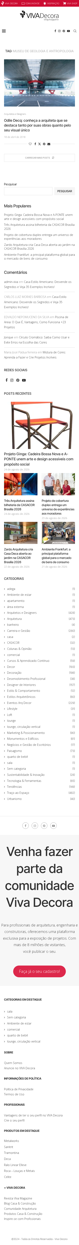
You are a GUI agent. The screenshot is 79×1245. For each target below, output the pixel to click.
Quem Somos (13, 1063)
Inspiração (53, 3)
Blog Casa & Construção (20, 1203)
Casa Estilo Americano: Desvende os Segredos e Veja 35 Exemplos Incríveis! (35, 302)
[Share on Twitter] (39, 144)
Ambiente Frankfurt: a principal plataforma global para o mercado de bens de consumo (39, 257)
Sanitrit (8, 1147)
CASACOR (41, 643)
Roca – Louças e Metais (19, 1171)
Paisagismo (41, 751)
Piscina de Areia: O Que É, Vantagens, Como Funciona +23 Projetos (36, 322)
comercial (41, 655)
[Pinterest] (64, 31)
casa (41, 637)
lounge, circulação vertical (41, 727)
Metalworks (11, 1141)
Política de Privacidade (18, 1089)
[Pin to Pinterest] (44, 144)
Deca (7, 1159)
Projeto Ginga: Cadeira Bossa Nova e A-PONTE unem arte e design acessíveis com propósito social (38, 217)
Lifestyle (41, 709)
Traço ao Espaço (41, 793)
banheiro (41, 625)
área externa (41, 607)
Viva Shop (72, 3)
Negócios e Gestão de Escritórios (41, 745)
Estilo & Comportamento (41, 691)
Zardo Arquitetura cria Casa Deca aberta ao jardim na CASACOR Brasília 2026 (18, 555)
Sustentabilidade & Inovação (41, 775)
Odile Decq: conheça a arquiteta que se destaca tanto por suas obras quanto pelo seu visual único (37, 125)
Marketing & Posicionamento (41, 733)
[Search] (75, 31)
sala (41, 763)
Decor (41, 667)
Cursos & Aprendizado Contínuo (41, 661)
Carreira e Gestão (41, 631)
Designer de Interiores (41, 685)
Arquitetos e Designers (41, 613)
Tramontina (11, 1153)
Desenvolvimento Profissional (41, 679)
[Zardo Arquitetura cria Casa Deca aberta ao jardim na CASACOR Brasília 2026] (20, 533)
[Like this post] (30, 144)
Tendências (41, 787)
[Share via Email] (48, 144)
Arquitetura (41, 619)
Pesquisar (10, 184)
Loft (41, 715)
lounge (41, 721)
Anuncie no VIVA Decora (19, 1068)
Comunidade (33, 3)
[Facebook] (55, 31)
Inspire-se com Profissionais (22, 1219)
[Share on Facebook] (35, 144)
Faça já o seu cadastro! (39, 971)
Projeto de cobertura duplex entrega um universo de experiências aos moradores (38, 237)
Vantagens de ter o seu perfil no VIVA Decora (33, 1115)
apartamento (41, 601)
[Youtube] (68, 31)
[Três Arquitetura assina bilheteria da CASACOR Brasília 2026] (20, 484)
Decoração (41, 673)
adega (41, 589)
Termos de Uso (14, 1094)
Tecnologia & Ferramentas (41, 781)
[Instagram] (59, 31)
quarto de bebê (41, 757)
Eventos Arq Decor (41, 703)
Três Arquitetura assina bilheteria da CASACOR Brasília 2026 (19, 505)
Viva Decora (11, 3)
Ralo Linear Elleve (15, 1165)
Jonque (8, 337)
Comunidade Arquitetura (20, 1209)
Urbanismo (41, 799)
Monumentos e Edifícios (41, 739)
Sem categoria (41, 769)
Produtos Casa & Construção (23, 1214)
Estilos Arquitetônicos (41, 697)
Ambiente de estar (41, 595)
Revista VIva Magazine (18, 1198)
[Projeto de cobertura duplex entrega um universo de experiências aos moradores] (58, 484)
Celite (7, 1177)
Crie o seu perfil (14, 1120)
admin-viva (11, 282)
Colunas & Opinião (41, 649)
